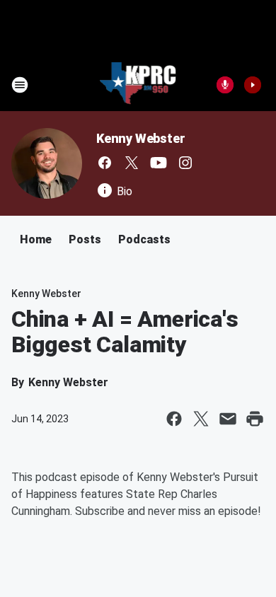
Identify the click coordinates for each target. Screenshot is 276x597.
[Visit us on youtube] (158, 162)
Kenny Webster (140, 138)
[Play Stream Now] (252, 84)
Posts (85, 239)
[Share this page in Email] (228, 419)
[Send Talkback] (225, 84)
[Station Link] (138, 85)
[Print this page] (255, 419)
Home (36, 239)
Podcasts (144, 239)
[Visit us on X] (131, 162)
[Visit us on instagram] (185, 162)
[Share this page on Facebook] (174, 419)
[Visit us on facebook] (104, 162)
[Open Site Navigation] (19, 84)
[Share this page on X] (201, 419)
